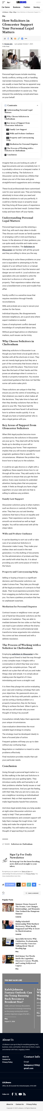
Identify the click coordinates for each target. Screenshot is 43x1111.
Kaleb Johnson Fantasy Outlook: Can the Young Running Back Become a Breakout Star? (18, 995)
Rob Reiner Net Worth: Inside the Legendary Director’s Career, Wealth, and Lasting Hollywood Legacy (26, 961)
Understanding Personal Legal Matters (18, 111)
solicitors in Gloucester (22, 654)
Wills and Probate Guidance (22, 134)
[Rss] (24, 1094)
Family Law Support (18, 129)
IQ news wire (8, 44)
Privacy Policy (30, 874)
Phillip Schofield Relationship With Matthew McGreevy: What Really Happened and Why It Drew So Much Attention (27, 926)
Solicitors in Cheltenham (21, 844)
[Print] (22, 38)
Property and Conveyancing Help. (20, 139)
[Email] (15, 38)
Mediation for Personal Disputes (24, 144)
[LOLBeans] (21, 2)
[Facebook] (12, 1094)
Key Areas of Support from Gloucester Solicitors (17, 124)
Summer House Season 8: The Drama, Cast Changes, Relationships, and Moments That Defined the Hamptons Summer (27, 909)
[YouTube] (20, 1094)
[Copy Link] (18, 38)
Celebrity (18, 917)
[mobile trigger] (4, 2)
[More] (25, 38)
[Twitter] (16, 1094)
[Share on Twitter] (11, 38)
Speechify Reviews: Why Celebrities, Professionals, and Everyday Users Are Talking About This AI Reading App (26, 943)
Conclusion (12, 155)
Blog (3, 16)
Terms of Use (26, 871)
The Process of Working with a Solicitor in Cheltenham (19, 149)
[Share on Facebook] (8, 38)
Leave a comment (33, 893)
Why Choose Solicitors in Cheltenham (17, 118)
